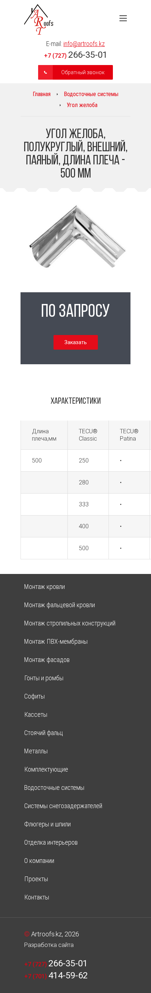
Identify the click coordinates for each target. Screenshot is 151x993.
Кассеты (35, 714)
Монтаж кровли (44, 586)
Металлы (36, 751)
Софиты (34, 696)
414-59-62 (56, 975)
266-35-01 (75, 55)
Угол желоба (82, 105)
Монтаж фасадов (47, 659)
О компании (39, 860)
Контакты (36, 897)
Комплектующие (46, 769)
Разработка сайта (49, 944)
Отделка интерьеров (51, 842)
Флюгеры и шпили (47, 824)
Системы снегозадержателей (63, 806)
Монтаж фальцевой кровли (59, 605)
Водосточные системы (91, 94)
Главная (42, 94)
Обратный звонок (82, 72)
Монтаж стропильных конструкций (69, 623)
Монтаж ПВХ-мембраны (56, 641)
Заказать (76, 342)
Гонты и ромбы (43, 678)
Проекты (36, 879)
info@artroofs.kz (84, 43)
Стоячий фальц (43, 733)
